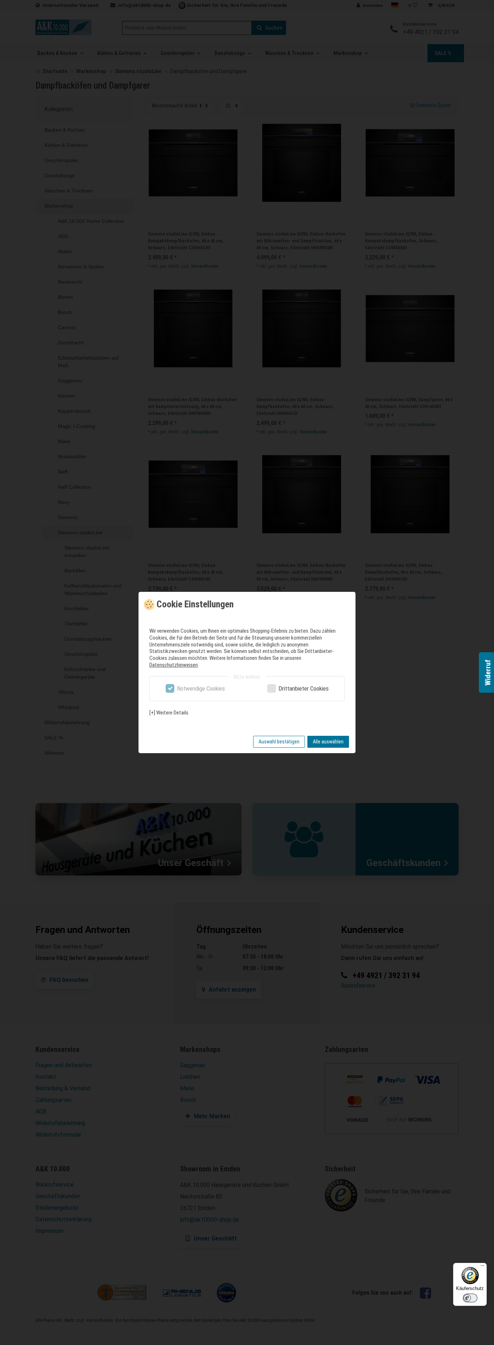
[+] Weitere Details (168, 712)
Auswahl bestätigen (279, 741)
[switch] (470, 1298)
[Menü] (482, 1267)
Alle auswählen (328, 741)
